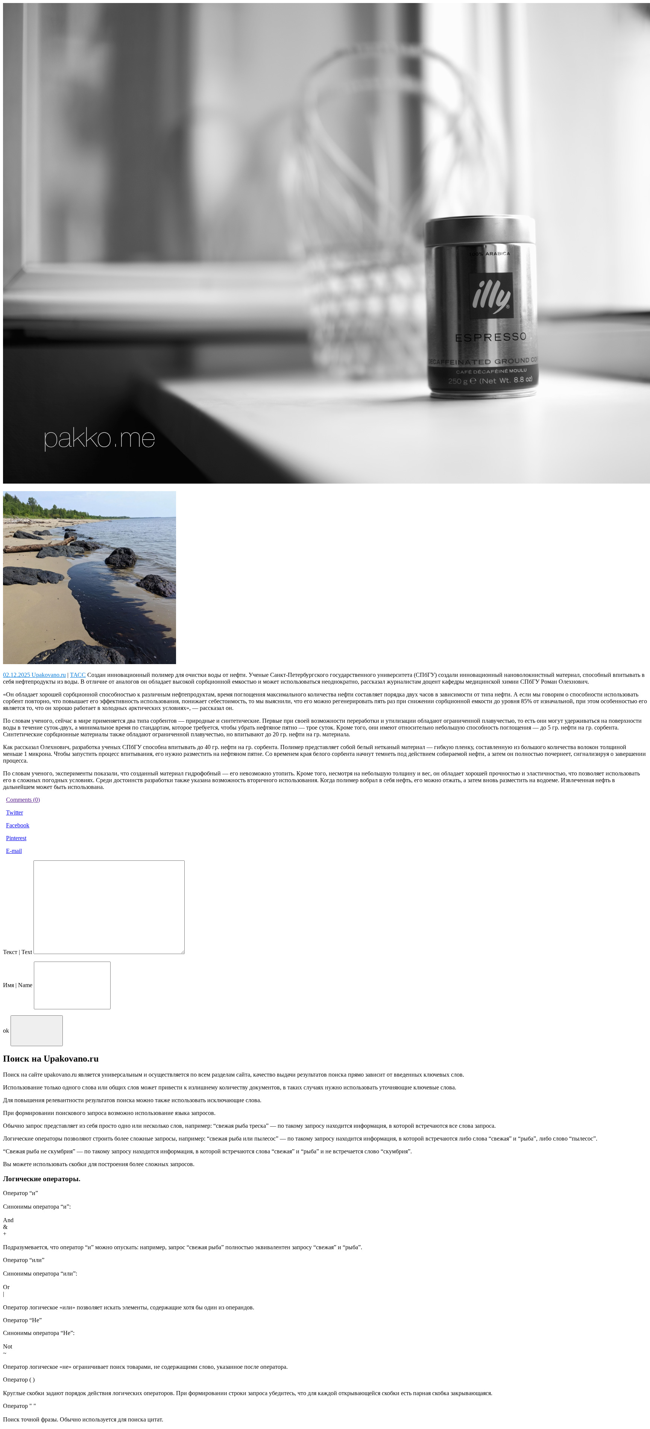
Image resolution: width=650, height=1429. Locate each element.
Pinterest (16, 838)
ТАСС (78, 675)
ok (6, 1030)
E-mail (14, 851)
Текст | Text (17, 952)
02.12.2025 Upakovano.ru (34, 675)
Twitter (14, 812)
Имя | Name (17, 985)
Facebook (17, 825)
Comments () (23, 799)
